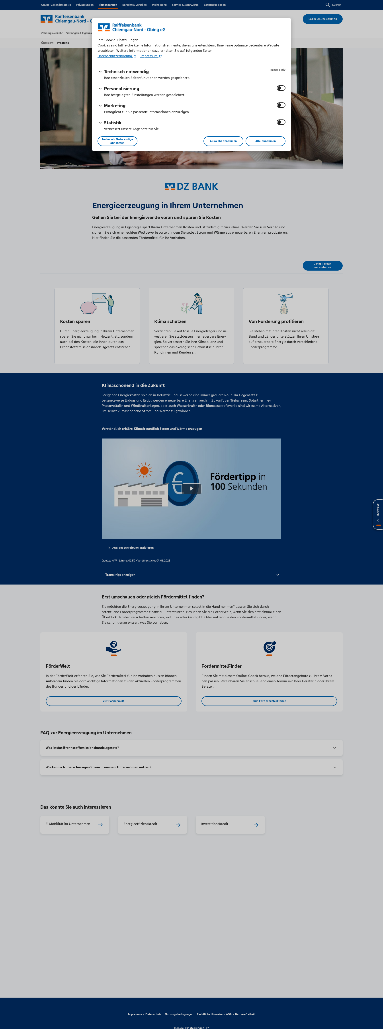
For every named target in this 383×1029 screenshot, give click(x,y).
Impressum (149, 56)
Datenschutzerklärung (115, 56)
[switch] (281, 88)
